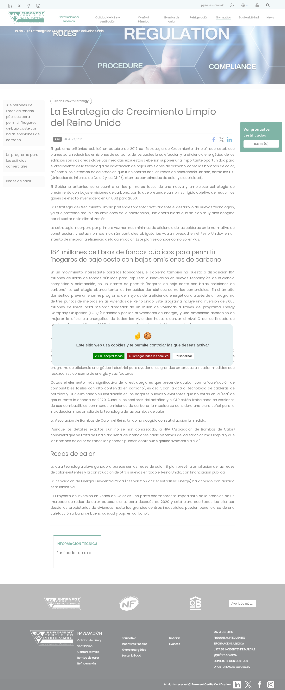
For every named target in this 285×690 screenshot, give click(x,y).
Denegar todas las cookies (149, 356)
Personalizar (183, 356)
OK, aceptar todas (110, 356)
